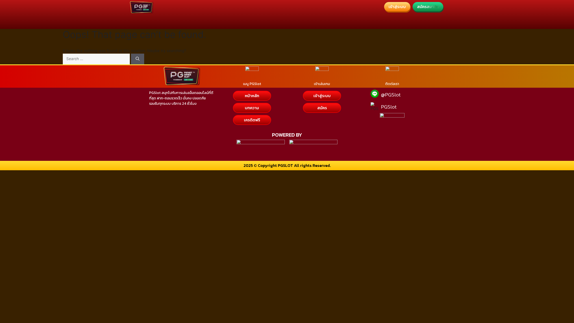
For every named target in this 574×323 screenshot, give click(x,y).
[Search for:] (97, 59)
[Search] (137, 59)
